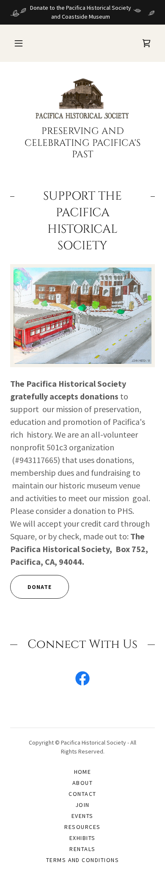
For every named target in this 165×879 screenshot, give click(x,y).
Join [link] (82, 805)
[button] (18, 43)
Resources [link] (82, 827)
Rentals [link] (82, 849)
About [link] (82, 783)
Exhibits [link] (82, 838)
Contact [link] (82, 794)
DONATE (40, 587)
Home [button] (82, 772)
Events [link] (83, 816)
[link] (82, 98)
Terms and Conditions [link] (82, 860)
